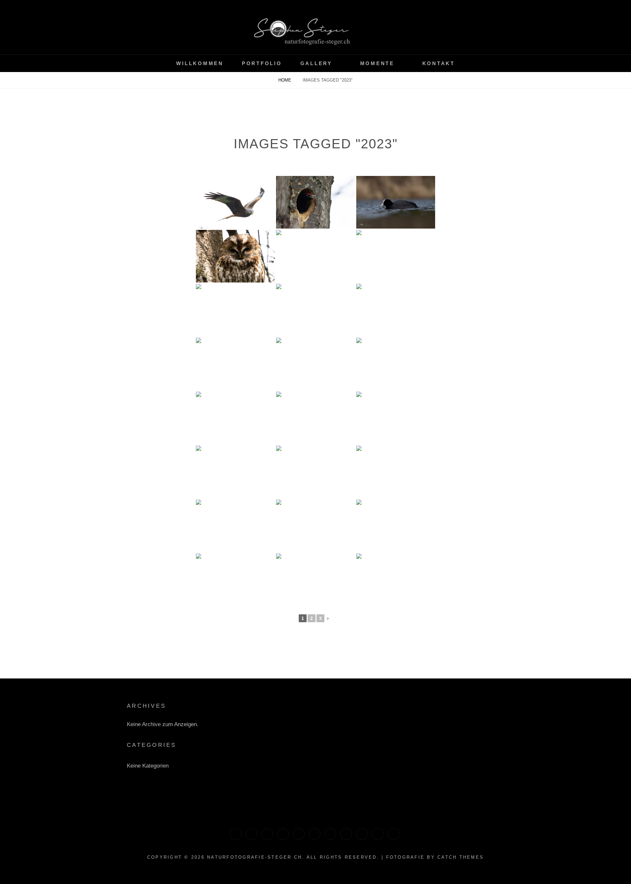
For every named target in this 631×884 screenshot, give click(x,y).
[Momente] (267, 834)
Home (285, 80)
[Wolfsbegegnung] (362, 834)
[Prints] (251, 834)
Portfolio (262, 63)
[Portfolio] (346, 834)
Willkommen (199, 63)
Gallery (316, 63)
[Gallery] (299, 834)
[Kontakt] (236, 834)
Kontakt (438, 63)
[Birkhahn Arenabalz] (330, 834)
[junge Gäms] (378, 834)
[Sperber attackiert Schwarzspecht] (393, 834)
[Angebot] (314, 834)
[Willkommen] (283, 834)
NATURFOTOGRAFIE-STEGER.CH (254, 857)
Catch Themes (460, 857)
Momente (377, 63)
